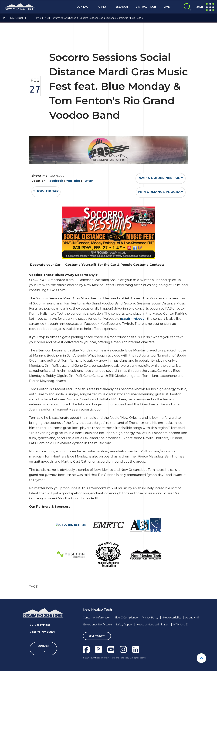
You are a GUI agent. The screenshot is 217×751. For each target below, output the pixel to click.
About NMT (192, 617)
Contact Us (43, 648)
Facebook (55, 181)
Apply (102, 6)
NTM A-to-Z (180, 624)
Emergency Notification (97, 624)
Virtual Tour (146, 6)
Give (166, 6)
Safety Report (124, 624)
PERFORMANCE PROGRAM (161, 192)
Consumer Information (96, 617)
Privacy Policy (150, 617)
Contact (83, 6)
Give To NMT (97, 636)
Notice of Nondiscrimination (152, 624)
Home (37, 18)
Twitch (88, 181)
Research (121, 6)
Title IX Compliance (126, 617)
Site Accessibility (171, 617)
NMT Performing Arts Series (60, 18)
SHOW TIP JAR (46, 191)
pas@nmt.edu (133, 318)
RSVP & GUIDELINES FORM (160, 178)
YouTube (73, 181)
